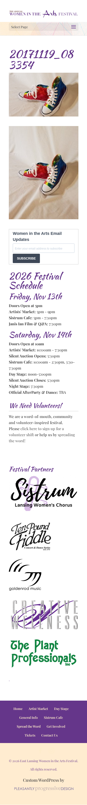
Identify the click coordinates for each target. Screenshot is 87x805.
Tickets (30, 735)
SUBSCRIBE (26, 258)
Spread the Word (29, 726)
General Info (28, 717)
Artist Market (38, 708)
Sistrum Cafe (53, 717)
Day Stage (61, 708)
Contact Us (49, 735)
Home (18, 708)
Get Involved (56, 726)
